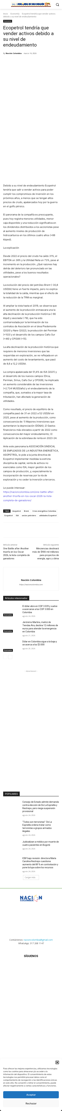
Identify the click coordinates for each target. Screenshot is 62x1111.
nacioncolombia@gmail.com (38, 939)
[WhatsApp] (38, 61)
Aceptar (31, 1094)
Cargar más (30, 877)
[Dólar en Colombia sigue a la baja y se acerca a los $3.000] (11, 646)
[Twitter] (24, 61)
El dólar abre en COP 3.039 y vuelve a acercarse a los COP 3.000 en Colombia (39, 609)
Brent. (26, 511)
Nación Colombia (14, 53)
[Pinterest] (31, 61)
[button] (57, 1062)
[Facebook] (16, 61)
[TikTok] (31, 965)
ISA (17, 515)
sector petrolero (29, 515)
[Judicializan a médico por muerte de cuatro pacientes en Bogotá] (11, 846)
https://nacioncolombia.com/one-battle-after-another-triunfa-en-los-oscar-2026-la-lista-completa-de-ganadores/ (28, 496)
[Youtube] (47, 965)
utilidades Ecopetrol (48, 515)
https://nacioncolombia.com (31, 584)
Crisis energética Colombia (44, 511)
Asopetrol (16, 511)
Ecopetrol (8, 515)
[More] (45, 61)
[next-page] (10, 657)
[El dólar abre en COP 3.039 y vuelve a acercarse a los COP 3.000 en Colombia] (11, 610)
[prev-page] (5, 657)
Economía (14, 13)
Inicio (5, 13)
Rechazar (31, 1103)
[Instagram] (23, 965)
